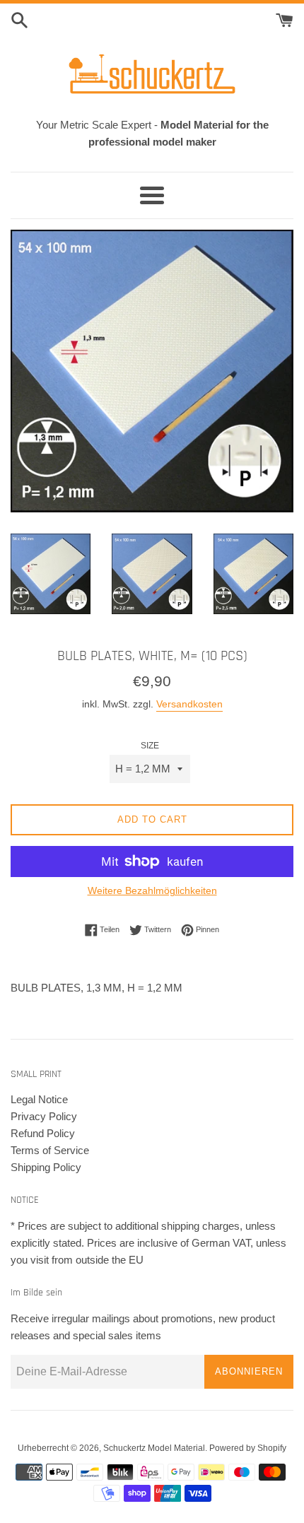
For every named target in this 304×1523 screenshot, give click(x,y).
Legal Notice (39, 1099)
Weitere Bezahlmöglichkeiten (152, 890)
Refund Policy (43, 1133)
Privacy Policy (44, 1116)
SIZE (150, 746)
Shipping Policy (46, 1167)
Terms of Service (50, 1150)
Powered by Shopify (247, 1448)
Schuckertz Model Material (154, 1448)
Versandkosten (189, 704)
